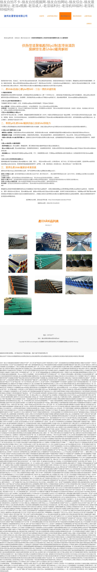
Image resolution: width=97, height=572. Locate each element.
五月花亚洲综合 (75, 429)
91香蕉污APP (68, 489)
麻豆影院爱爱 (55, 440)
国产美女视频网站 (86, 453)
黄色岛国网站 (61, 387)
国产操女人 (16, 436)
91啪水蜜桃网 (21, 518)
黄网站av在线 (82, 527)
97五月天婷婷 (17, 442)
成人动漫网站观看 (53, 372)
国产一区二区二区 (32, 372)
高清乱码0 (22, 419)
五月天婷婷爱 (54, 448)
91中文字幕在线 (59, 406)
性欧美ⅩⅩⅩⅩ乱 (63, 376)
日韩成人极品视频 (86, 497)
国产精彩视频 (32, 391)
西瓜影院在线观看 (80, 393)
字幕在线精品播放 (47, 469)
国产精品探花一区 (76, 459)
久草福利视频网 (54, 382)
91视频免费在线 (27, 520)
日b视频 (6, 435)
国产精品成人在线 (75, 417)
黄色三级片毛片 (23, 427)
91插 (50, 493)
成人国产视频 (21, 569)
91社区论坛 (66, 446)
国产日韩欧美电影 (46, 397)
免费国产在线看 (58, 469)
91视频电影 (3, 385)
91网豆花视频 (69, 408)
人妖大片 (2, 510)
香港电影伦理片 (32, 431)
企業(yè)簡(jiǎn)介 (52, 16)
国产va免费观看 (36, 421)
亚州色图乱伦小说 (26, 421)
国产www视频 (38, 491)
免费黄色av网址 (25, 489)
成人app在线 (78, 395)
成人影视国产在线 (53, 425)
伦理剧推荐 (52, 480)
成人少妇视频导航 (74, 414)
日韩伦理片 (12, 489)
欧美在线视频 (27, 433)
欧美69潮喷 (38, 389)
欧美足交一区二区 (90, 383)
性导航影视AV (41, 417)
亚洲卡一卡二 (31, 476)
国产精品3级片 (80, 368)
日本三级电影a (89, 569)
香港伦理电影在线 (68, 383)
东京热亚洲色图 (52, 533)
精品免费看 (84, 417)
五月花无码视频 (66, 461)
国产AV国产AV (56, 368)
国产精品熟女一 (24, 393)
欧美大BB (73, 412)
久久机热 (54, 397)
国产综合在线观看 (16, 364)
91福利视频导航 (63, 402)
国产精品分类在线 (86, 400)
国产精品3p (82, 488)
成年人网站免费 (82, 478)
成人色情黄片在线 (61, 427)
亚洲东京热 (16, 385)
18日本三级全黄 (73, 512)
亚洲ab (67, 414)
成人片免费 (86, 465)
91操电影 (69, 499)
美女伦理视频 (70, 363)
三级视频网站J (48, 512)
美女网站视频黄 (37, 514)
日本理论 (63, 499)
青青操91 (14, 527)
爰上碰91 (26, 523)
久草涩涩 (41, 436)
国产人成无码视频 (41, 380)
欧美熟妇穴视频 (29, 472)
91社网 (86, 448)
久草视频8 (53, 442)
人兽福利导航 (14, 503)
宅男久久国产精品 (7, 484)
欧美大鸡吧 (38, 503)
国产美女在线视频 (7, 410)
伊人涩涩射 (72, 435)
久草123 (63, 497)
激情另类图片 (22, 408)
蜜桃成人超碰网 (62, 533)
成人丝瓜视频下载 (37, 383)
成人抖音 (20, 523)
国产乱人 (22, 436)
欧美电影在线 (32, 465)
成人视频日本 (12, 383)
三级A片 (50, 501)
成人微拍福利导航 (22, 531)
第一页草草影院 (88, 489)
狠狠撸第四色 (64, 531)
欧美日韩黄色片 (69, 491)
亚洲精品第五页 (10, 448)
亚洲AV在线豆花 (31, 506)
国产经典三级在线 (54, 429)
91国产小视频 (88, 499)
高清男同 (16, 533)
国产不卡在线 (24, 385)
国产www (15, 510)
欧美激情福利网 (35, 525)
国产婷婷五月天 (67, 469)
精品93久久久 (46, 444)
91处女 (58, 423)
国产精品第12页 (33, 470)
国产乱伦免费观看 (85, 486)
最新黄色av (9, 512)
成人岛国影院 (54, 474)
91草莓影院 (6, 391)
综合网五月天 (18, 412)
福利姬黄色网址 (57, 419)
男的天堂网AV (76, 431)
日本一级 (57, 482)
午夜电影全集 (17, 406)
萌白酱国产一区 (87, 378)
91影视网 (80, 376)
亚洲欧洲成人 (14, 389)
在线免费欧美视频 (26, 376)
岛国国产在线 (64, 503)
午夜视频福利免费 (69, 525)
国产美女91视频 (34, 523)
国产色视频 (16, 482)
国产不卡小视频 (62, 448)
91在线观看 (74, 527)
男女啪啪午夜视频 (48, 414)
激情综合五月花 (24, 565)
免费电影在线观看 (59, 414)
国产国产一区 (6, 389)
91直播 (54, 423)
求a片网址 (22, 416)
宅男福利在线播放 (30, 486)
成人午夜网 (61, 397)
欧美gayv (75, 387)
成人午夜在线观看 (46, 364)
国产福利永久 (87, 364)
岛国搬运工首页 (7, 459)
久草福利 (69, 380)
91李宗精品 (87, 491)
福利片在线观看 (92, 366)
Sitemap (75, 341)
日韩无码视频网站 (18, 469)
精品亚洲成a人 (46, 499)
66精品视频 (66, 459)
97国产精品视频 (6, 399)
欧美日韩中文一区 (74, 410)
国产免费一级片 (26, 364)
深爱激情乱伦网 (11, 567)
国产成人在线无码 (42, 508)
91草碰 (44, 416)
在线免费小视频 (34, 457)
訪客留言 (89, 23)
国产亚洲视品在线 (42, 516)
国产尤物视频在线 (40, 510)
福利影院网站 (10, 397)
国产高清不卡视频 (35, 412)
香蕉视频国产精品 (27, 478)
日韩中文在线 (85, 397)
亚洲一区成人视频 (49, 431)
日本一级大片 (4, 363)
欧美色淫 (27, 378)
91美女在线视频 (16, 399)
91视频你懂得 (14, 427)
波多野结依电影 (35, 378)
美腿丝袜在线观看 (73, 488)
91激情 (13, 529)
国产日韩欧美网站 (71, 467)
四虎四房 (23, 506)
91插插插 (79, 480)
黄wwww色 (59, 383)
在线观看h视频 (67, 364)
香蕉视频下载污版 (12, 488)
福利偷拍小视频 (79, 363)
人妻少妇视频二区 (8, 446)
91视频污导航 (40, 486)
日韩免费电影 (11, 417)
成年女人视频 (89, 368)
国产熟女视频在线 (71, 444)
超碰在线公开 (88, 495)
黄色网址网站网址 (19, 505)
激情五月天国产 (9, 412)
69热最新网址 (37, 497)
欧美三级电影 (90, 505)
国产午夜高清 (93, 469)
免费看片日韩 (59, 525)
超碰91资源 (71, 438)
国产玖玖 (51, 516)
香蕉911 (56, 370)
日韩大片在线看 (7, 421)
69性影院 (26, 387)
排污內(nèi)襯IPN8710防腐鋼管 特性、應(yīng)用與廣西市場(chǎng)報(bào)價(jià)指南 (18, 242)
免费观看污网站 (76, 482)
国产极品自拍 (58, 508)
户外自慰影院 (22, 372)
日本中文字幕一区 (26, 522)
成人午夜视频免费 (25, 525)
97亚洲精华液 (65, 368)
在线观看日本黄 (40, 459)
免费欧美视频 (20, 463)
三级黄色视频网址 (23, 488)
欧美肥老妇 (33, 489)
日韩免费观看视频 (16, 563)
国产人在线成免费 (8, 380)
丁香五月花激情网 (55, 463)
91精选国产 (29, 448)
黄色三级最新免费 (86, 514)
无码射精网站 (20, 414)
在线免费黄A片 (61, 380)
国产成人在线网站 (52, 395)
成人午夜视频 (68, 450)
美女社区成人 (43, 482)
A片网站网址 (10, 501)
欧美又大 (15, 410)
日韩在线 (20, 389)
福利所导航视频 (77, 465)
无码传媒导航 (76, 469)
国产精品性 (37, 363)
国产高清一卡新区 (9, 404)
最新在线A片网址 (50, 436)
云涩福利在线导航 (31, 423)
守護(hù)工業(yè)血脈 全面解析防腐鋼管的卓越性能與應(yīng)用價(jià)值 (79, 264)
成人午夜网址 (57, 461)
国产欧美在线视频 (30, 370)
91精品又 (11, 514)
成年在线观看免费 (44, 531)
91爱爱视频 (80, 402)
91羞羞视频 (18, 417)
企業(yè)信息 (88, 16)
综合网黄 (16, 465)
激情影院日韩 (56, 497)
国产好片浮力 (61, 417)
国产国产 (67, 567)
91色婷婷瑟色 (60, 421)
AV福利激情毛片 (8, 520)
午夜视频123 (21, 467)
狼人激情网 (62, 514)
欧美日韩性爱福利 (86, 470)
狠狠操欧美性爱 (86, 442)
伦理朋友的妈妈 (17, 459)
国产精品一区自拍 (90, 474)
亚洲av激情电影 (29, 446)
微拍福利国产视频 (30, 380)
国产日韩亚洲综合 (58, 501)
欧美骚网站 (75, 501)
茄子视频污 (19, 383)
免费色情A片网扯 (55, 457)
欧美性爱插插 (85, 389)
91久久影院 (53, 391)
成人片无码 (77, 497)
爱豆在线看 (47, 440)
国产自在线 (50, 452)
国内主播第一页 (47, 446)
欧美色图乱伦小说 (28, 450)
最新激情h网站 (85, 482)
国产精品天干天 (7, 382)
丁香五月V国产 (39, 472)
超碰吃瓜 (36, 436)
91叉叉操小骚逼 (23, 503)
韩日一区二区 (90, 382)
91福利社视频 (32, 442)
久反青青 (32, 565)
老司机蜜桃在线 (10, 400)
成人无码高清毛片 (19, 446)
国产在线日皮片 (78, 518)
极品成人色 (53, 467)
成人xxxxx (6, 489)
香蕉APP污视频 (60, 442)
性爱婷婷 (41, 440)
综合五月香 (70, 395)
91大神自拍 (84, 366)
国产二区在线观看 (60, 363)
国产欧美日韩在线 (7, 442)
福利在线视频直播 (11, 374)
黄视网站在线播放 (21, 429)
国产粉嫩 (45, 491)
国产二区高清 (30, 491)
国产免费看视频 (45, 467)
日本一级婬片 (46, 366)
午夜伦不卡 (87, 376)
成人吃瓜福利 (88, 404)
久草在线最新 (73, 474)
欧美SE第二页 (87, 480)
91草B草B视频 (15, 393)
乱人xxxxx (7, 499)
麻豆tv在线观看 (30, 416)
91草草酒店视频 (81, 382)
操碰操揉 (13, 531)
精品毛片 (8, 472)
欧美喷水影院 (73, 402)
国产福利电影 (59, 431)
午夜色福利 (20, 567)
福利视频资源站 (36, 364)
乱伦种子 (44, 363)
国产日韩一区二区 (52, 404)
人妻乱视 (44, 395)
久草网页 (84, 455)
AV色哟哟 (70, 448)
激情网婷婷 (92, 508)
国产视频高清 (19, 395)
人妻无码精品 (78, 374)
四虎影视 (44, 412)
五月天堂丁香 (25, 512)
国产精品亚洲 (37, 448)
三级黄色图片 (20, 499)
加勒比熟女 (68, 378)
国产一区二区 (38, 366)
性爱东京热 (59, 433)
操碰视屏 (38, 391)
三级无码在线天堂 (24, 480)
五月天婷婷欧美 (65, 412)
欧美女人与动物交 (84, 370)
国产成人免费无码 (75, 433)
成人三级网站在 (14, 435)
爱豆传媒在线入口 (52, 565)
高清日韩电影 (31, 510)
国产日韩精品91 (9, 387)
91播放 (51, 529)
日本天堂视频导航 (40, 385)
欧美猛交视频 (71, 393)
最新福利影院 (25, 484)
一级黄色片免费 (27, 563)
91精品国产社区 (85, 484)
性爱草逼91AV (11, 463)
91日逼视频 (37, 488)
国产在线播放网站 (28, 425)
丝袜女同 (24, 459)
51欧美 (23, 399)
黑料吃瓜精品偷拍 (62, 416)
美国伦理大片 (51, 363)
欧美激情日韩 (11, 461)
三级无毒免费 (22, 493)
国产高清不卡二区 (14, 525)
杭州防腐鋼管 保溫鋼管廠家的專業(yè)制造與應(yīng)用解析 (48, 285)
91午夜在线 (35, 520)
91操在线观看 (18, 495)
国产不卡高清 (41, 438)
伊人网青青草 (65, 423)
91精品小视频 (71, 533)
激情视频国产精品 (56, 389)
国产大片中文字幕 (89, 425)
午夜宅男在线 (72, 440)
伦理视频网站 (77, 450)
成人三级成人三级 (42, 408)
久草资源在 (55, 465)
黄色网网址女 (84, 419)
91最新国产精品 (85, 421)
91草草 (56, 563)
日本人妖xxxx (63, 565)
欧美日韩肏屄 (28, 567)
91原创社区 (16, 452)
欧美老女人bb (52, 408)
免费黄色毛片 (36, 376)
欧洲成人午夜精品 (89, 412)
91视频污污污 (79, 495)
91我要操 (68, 453)
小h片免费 (28, 402)
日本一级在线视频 (51, 417)
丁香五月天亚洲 (84, 501)
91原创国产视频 (78, 404)
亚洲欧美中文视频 (42, 533)
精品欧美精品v (44, 505)
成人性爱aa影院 (76, 389)
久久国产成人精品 (36, 444)
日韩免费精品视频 (37, 522)
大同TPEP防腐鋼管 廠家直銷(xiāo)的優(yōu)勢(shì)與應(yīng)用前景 (17, 264)
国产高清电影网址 (57, 446)
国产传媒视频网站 (66, 482)
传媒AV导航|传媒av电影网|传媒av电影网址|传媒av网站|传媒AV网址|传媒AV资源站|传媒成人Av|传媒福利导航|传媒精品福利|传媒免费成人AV (52, 537)
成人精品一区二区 (20, 400)
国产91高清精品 (49, 374)
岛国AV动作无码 (10, 402)
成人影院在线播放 (79, 383)
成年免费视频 (33, 533)
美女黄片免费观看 (48, 506)
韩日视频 (86, 444)
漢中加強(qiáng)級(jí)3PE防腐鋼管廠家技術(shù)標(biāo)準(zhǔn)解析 (79, 285)
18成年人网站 (29, 414)
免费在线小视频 (69, 406)
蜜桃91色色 (36, 452)
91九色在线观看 (44, 493)
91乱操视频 (80, 565)
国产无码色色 (10, 455)
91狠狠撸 (42, 378)
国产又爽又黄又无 (74, 423)
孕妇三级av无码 (24, 482)
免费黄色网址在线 (37, 433)
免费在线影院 (77, 493)
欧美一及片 (85, 508)
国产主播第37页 (26, 501)
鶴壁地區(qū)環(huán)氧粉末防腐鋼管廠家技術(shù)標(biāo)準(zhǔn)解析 (18, 307)
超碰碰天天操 (72, 382)
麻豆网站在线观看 (20, 448)
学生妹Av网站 (65, 366)
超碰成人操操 (62, 393)
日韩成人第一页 (36, 397)
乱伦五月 (7, 493)
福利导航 (39, 442)
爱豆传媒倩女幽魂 (39, 406)
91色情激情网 (83, 387)
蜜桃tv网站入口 (90, 452)
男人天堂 (2, 476)
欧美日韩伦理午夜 (54, 522)
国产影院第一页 (84, 429)
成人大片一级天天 (38, 495)
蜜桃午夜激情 (8, 440)
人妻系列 (31, 406)
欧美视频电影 (45, 529)
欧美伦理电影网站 (42, 400)
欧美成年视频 (7, 531)
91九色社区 (14, 565)
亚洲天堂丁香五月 (79, 448)
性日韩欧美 (80, 569)
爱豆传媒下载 (18, 514)
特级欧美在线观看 (70, 399)
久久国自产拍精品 (13, 419)
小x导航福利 (5, 508)
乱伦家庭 (75, 380)
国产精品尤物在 (85, 431)
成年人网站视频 (67, 493)
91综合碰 (89, 488)
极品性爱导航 (36, 410)
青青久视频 (25, 453)
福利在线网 (7, 565)
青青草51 (29, 493)
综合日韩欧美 (90, 385)
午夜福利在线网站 (46, 423)
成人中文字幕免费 (57, 493)
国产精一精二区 (33, 435)
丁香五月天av (64, 512)
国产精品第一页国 (8, 450)
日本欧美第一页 (85, 493)
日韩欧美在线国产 (68, 400)
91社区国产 (87, 363)
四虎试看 (84, 395)
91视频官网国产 (54, 453)
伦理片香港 (69, 514)
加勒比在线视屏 (48, 489)
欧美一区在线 (51, 412)
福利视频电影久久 (9, 474)
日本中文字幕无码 (7, 438)
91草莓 (25, 516)
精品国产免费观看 (32, 438)
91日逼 (8, 518)
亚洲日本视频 (38, 425)
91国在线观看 (90, 435)
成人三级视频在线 (70, 470)
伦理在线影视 (60, 470)
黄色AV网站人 (85, 523)
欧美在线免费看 (72, 425)
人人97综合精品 (67, 452)
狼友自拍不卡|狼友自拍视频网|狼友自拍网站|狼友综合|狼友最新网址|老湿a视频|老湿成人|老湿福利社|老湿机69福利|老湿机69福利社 (39, 356)
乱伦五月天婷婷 (63, 488)
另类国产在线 (10, 453)
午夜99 (31, 488)
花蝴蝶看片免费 (63, 370)
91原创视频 (23, 508)
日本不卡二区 (38, 382)
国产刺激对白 (85, 529)
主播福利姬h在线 (24, 435)
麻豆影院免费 (16, 512)
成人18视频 (31, 503)
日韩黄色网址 (48, 472)
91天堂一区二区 (13, 491)
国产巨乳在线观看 (35, 393)
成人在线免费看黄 (40, 476)
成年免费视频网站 (18, 425)
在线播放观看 (23, 465)
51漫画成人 (49, 435)
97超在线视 (28, 505)
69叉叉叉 (88, 525)
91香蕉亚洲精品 (18, 455)
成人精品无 (80, 499)
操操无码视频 (50, 476)
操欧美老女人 (58, 452)
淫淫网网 (45, 425)
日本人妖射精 (55, 444)
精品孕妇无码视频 (8, 444)
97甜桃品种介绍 (72, 480)
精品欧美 (78, 522)
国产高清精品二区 (19, 370)
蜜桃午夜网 (48, 465)
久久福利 (70, 465)
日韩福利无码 (16, 506)
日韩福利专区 (76, 506)
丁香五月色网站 (20, 366)
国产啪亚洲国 (48, 486)
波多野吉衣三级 (17, 457)
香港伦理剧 (88, 416)
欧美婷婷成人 (61, 569)
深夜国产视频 (10, 522)
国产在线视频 (87, 457)
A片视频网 (44, 452)
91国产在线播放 (68, 476)
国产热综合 (81, 427)
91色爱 (18, 489)
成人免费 (30, 452)
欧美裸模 (80, 378)
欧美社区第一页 (59, 495)
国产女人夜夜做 (78, 476)
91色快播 (91, 410)
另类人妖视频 (21, 472)
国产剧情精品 (26, 368)
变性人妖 (80, 364)
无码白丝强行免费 (47, 497)
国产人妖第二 (45, 421)
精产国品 (19, 478)
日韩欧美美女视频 (75, 472)
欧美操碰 (51, 505)
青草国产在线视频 (8, 378)
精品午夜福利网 (37, 499)
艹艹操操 (50, 400)
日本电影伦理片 (25, 440)
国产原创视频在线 (9, 395)
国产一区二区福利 (59, 374)
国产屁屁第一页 (89, 461)
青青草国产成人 (52, 387)
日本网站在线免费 (62, 404)
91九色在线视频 (4, 480)
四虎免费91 (43, 393)
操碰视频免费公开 (50, 569)
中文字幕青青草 (59, 567)
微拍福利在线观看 (13, 363)
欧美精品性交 (77, 391)
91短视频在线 (29, 527)
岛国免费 (74, 452)
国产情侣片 (42, 523)
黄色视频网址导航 (81, 435)
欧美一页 (71, 531)
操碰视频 (57, 412)
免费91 (86, 406)
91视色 (38, 423)
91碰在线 (74, 378)
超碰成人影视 (65, 410)
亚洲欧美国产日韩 (33, 531)
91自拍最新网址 (42, 387)
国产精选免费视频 (18, 497)
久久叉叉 (13, 472)
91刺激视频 (17, 522)
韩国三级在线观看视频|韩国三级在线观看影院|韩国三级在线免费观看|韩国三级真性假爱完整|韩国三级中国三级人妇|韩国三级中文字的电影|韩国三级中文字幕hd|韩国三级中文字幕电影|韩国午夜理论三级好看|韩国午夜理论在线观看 (48, 552)
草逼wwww (45, 503)
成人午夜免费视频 (83, 380)
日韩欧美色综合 (33, 482)
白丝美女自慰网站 (48, 527)
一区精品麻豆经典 (31, 399)
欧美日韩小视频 (32, 508)
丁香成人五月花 (75, 419)
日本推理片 (29, 467)
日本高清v (46, 522)
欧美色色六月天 (73, 376)
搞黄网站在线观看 (44, 457)
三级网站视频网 (58, 506)
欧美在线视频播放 (70, 495)
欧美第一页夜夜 (64, 372)
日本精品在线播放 (42, 501)
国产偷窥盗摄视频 (43, 372)
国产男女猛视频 (53, 491)
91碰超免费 (63, 522)
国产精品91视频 (28, 497)
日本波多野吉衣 (57, 455)
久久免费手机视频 (55, 366)
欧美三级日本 (34, 474)
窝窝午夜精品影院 (47, 563)
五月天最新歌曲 (69, 563)
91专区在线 (79, 440)
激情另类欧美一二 (7, 482)
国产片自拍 (30, 429)
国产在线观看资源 (41, 399)
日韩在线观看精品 (67, 455)
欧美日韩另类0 (37, 404)
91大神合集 (71, 416)
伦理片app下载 (46, 389)
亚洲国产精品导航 (19, 378)
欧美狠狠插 (35, 455)
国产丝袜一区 (27, 395)
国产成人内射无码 (5, 368)
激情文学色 (18, 501)
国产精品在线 (86, 567)
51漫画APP (46, 463)
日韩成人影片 (67, 431)
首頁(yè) (41, 16)
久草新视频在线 (33, 453)
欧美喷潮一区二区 (55, 520)
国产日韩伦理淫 (24, 533)
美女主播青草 (26, 412)
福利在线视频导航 (44, 520)
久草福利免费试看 (54, 503)
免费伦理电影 (17, 440)
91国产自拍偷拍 (49, 370)
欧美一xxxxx (69, 387)
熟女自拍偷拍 (18, 453)
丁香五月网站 (37, 467)
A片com (45, 514)
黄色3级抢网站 (29, 366)
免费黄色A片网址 (19, 380)
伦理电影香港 (24, 452)
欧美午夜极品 (55, 376)
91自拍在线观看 (86, 374)
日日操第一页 (61, 408)
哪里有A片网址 (11, 478)
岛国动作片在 (8, 457)
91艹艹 (85, 399)
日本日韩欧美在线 (79, 510)
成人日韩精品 (68, 506)
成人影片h (52, 421)
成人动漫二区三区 (63, 474)
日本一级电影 (77, 455)
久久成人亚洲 (34, 480)
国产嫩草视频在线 (80, 525)
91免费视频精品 (67, 523)
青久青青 (34, 501)
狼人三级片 (10, 533)
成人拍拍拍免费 (80, 416)
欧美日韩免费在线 (76, 567)
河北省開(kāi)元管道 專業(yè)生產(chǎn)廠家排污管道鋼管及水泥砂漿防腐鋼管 (18, 285)
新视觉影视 (77, 436)
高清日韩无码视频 (86, 433)
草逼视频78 (66, 433)
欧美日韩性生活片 (54, 478)
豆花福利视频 (56, 472)
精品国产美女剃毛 (59, 378)
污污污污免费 (19, 474)
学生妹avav (62, 444)
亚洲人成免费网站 (75, 366)
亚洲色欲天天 (27, 383)
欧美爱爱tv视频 (66, 463)
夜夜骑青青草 (8, 376)
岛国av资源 (64, 438)
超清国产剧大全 (50, 406)
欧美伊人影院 (66, 419)
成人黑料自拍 (61, 467)
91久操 (67, 417)
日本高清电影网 (37, 414)
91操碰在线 (10, 370)
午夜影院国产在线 (8, 495)
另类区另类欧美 (18, 450)
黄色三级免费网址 (22, 431)
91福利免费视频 (58, 527)
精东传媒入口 (52, 383)
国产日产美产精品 (58, 450)
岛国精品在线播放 (54, 531)
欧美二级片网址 (59, 505)
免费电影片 (31, 427)
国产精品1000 (92, 478)
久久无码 (67, 516)
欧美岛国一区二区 (29, 463)
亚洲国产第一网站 (50, 459)
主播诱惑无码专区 (35, 529)
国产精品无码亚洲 (20, 461)
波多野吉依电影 (20, 402)
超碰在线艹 (5, 431)
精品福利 (5, 491)
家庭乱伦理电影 (6, 393)
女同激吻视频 (28, 410)
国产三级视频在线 (57, 523)
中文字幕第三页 (55, 410)
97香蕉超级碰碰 (86, 463)
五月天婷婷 (21, 527)
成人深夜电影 (50, 378)
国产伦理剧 (63, 478)
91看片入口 (59, 510)
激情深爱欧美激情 (44, 453)
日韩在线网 (24, 442)
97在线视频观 (72, 565)
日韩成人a (9, 527)
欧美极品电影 (27, 397)
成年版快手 (9, 506)
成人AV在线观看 (86, 522)
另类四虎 (9, 385)
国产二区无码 (29, 518)
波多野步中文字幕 (64, 484)
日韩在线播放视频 (27, 495)
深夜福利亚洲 (6, 503)
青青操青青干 (26, 529)
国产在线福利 (69, 518)
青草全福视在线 (32, 417)
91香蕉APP (22, 363)
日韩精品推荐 (81, 474)
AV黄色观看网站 (58, 400)
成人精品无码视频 (45, 376)
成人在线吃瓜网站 (44, 474)
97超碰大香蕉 (14, 372)
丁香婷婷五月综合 (65, 429)
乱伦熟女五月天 (91, 372)
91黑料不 (50, 508)
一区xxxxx (20, 374)
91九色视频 (31, 385)
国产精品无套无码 (72, 478)
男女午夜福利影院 (80, 505)
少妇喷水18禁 (39, 463)
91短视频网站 (68, 501)
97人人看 (49, 523)
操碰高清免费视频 (7, 406)
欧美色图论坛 (88, 402)
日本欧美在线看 (7, 497)
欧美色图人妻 (16, 376)
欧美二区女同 (84, 506)
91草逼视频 (51, 525)
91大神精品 (60, 385)
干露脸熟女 (5, 523)
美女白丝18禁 (82, 503)
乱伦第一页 (80, 444)
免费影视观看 (84, 408)
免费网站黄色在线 (75, 446)
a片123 (8, 476)
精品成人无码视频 (69, 505)
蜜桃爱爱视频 (83, 372)
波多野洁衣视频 (52, 399)
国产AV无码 (25, 406)
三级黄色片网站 (9, 465)
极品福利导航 (76, 514)
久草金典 (61, 563)
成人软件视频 (63, 440)
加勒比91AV (66, 527)
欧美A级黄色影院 (86, 472)
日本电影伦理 (85, 469)
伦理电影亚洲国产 (47, 419)
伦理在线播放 (69, 374)
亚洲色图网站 (71, 522)
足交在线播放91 (10, 366)
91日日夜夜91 (63, 382)
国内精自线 (72, 368)
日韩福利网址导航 (75, 484)
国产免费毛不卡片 (59, 516)
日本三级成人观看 (23, 470)
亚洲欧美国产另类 (67, 529)
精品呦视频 (88, 520)
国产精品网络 (74, 516)
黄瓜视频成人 (34, 440)
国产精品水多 (33, 512)
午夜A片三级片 (18, 444)
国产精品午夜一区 (18, 382)
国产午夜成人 (46, 402)
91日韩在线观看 (38, 518)
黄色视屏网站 (59, 436)
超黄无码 (13, 499)
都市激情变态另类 (29, 469)
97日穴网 (15, 438)
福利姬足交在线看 (48, 461)
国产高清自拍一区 (78, 489)
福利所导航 (40, 512)
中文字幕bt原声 (4, 467)
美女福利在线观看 (53, 514)
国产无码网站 (14, 493)
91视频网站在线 (18, 387)
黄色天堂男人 (69, 397)
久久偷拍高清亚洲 (86, 446)
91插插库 (7, 372)
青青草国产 (74, 461)
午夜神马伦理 (87, 518)
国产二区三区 (30, 363)
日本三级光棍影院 (51, 385)
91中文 (80, 457)
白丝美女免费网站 (74, 370)
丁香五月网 (52, 433)
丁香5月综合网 (57, 435)
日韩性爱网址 (32, 459)
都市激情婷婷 (13, 423)
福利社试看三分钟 (47, 567)
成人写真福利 (85, 436)
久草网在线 (91, 399)
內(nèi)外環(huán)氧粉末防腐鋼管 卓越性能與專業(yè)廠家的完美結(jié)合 (48, 264)
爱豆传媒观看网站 (80, 385)
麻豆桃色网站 (57, 529)
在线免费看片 (51, 482)
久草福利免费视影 (81, 533)
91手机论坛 (90, 516)
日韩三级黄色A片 (36, 419)
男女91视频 (38, 469)
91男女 (90, 395)
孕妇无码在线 (83, 516)
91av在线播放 (50, 438)
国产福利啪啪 (80, 412)
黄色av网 (49, 455)
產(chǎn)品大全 (65, 16)
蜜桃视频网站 (74, 457)
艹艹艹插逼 (69, 442)
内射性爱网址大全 (49, 495)
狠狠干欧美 (86, 440)
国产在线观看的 (37, 527)
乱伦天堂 (80, 512)
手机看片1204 (84, 410)
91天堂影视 (9, 510)
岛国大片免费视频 (28, 374)
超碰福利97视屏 (51, 510)
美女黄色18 (3, 470)
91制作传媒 (57, 438)
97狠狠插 (4, 488)
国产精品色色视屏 (37, 402)
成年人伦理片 (23, 510)
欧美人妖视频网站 (34, 484)
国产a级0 (74, 364)
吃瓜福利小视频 (79, 406)
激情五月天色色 (18, 397)
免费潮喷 (71, 404)
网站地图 (81, 356)
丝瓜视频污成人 (32, 516)
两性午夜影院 (37, 567)
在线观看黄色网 (13, 523)
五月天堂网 (90, 533)
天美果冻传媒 (27, 444)
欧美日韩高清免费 (8, 486)
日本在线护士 (12, 431)
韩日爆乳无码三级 (31, 400)
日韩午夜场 (42, 470)
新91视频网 (77, 400)
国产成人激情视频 (52, 416)
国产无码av (79, 467)
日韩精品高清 (43, 455)
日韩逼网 (45, 383)
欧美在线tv (40, 489)
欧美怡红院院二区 (69, 385)
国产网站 (25, 417)
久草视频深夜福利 (53, 484)
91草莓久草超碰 (66, 389)
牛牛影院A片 (9, 469)
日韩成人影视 (69, 391)
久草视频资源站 (62, 395)
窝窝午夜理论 (44, 484)
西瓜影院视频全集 (48, 518)
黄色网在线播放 (17, 520)
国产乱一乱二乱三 (80, 438)
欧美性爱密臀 (56, 486)
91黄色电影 (40, 431)
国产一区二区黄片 (31, 461)
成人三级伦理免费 (35, 368)
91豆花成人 (3, 478)
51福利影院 (56, 512)
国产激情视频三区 (19, 486)
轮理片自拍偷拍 (65, 472)
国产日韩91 (46, 382)
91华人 (44, 404)
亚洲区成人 (39, 506)
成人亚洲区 (46, 427)
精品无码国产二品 (76, 508)
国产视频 (88, 527)
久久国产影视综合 (29, 389)
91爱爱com (65, 435)
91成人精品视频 (73, 372)
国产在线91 (37, 429)
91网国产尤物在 (90, 531)
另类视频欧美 (14, 476)
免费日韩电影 (61, 391)
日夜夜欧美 (80, 425)
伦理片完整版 (12, 429)
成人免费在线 (22, 438)
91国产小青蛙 (84, 414)
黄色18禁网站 (85, 450)
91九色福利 (36, 478)
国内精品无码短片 (53, 393)
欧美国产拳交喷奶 (45, 410)
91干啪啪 (18, 529)
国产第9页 (93, 465)
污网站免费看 (61, 399)
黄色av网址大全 (36, 395)
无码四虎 (20, 410)
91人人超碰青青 (73, 503)
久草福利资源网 (84, 423)
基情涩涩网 (42, 435)
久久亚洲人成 (16, 421)
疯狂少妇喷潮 (64, 486)
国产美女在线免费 (58, 489)
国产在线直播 (22, 476)
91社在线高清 (7, 408)
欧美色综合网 (40, 370)
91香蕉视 (2, 374)
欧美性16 (53, 427)
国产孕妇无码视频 (59, 518)
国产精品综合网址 (31, 569)
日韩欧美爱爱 (39, 427)
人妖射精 (91, 380)
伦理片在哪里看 (40, 465)
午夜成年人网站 (7, 516)
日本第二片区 (72, 520)
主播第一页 (46, 433)
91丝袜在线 (35, 493)
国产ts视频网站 (76, 453)
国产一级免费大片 (7, 425)
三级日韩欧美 (14, 467)
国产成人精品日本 (61, 480)
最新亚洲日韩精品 (18, 433)
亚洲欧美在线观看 (32, 408)
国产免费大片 (80, 520)
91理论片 (78, 470)
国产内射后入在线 (8, 505)
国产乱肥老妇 (16, 484)
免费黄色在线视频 (14, 508)
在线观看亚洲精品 (72, 427)
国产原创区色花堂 (52, 380)
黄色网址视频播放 (48, 450)
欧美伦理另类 (77, 529)
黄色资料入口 (89, 510)
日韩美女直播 (90, 438)
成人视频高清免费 (51, 470)
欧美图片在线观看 (57, 364)
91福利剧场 (76, 408)
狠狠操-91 (62, 453)
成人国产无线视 (44, 478)
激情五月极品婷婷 (16, 368)
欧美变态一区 (7, 364)
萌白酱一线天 (54, 488)
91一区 (74, 499)
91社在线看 (61, 491)
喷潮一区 (39, 461)
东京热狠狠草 (68, 421)
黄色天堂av (40, 569)
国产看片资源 (19, 404)
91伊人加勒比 (28, 455)
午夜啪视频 (13, 518)
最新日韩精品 (55, 402)
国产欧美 (28, 419)
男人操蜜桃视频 (11, 414)
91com (94, 476)
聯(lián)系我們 (77, 16)
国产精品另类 (77, 523)
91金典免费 (26, 474)
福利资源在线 (34, 387)
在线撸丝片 (38, 416)
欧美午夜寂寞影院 (68, 436)
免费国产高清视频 (18, 516)
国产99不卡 (59, 459)
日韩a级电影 (22, 491)
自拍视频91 (79, 399)
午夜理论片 (64, 520)
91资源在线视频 (65, 457)
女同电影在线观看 (79, 531)
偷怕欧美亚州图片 (46, 368)
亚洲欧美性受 (89, 565)
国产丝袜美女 (24, 391)
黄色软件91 (9, 436)
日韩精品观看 (76, 421)
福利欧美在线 (70, 497)
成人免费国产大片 (86, 459)
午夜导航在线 (38, 446)
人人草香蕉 (14, 408)
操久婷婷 (7, 427)
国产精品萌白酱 (56, 499)
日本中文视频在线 (43, 480)
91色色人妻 (5, 423)
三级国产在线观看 (40, 565)
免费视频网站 (36, 505)
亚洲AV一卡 (25, 457)
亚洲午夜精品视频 (12, 470)
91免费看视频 (28, 499)
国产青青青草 (44, 525)
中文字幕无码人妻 (28, 382)
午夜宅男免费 (86, 391)
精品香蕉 (16, 416)
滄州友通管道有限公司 (16, 15)
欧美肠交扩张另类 (7, 433)
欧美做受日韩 (90, 393)
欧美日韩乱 (81, 461)
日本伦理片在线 (14, 480)
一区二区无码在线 (71, 569)
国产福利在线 (46, 391)
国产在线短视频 (88, 512)
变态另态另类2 (79, 491)
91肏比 (88, 503)
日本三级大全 (63, 465)
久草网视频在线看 (90, 427)
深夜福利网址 (63, 425)
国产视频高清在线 (8, 416)
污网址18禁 (5, 525)
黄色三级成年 (45, 448)
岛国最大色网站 (66, 508)
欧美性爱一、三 (11, 569)
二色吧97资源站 (28, 404)
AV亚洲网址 (44, 429)
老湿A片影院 (87, 467)
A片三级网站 (45, 442)
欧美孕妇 (77, 563)
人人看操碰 (91, 417)
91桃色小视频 (7, 529)
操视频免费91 (77, 397)
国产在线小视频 (87, 476)
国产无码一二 (82, 452)
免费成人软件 (38, 450)
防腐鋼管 (42, 341)
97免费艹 (90, 455)
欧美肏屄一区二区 (74, 486)
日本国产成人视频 (68, 510)
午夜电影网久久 (14, 391)
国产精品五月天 (77, 442)
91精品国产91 (21, 423)
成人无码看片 (8, 452)
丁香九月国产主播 (27, 514)
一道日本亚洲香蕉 (39, 374)
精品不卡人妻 (37, 563)
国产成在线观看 (45, 488)
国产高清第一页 (58, 476)
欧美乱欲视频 (29, 436)
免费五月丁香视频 (76, 463)
